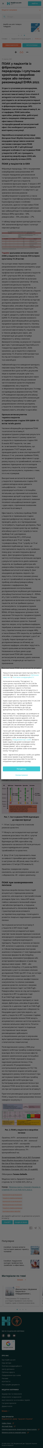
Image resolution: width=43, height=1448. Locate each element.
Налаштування (21, 775)
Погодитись (21, 769)
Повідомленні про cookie (22, 740)
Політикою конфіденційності (23, 677)
